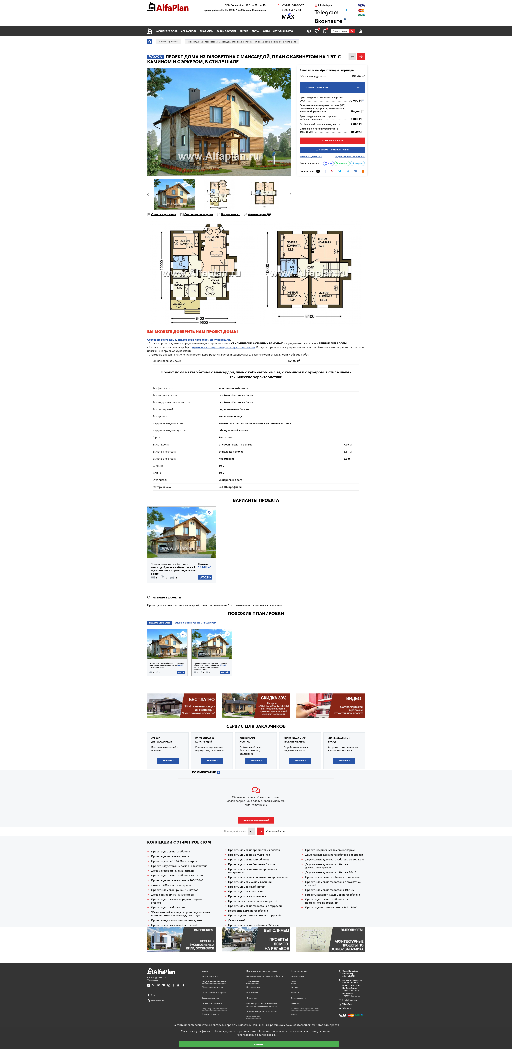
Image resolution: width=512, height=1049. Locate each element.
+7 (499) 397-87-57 (351, 996)
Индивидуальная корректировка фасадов (264, 976)
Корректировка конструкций (214, 1009)
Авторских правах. (327, 1024)
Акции (294, 1014)
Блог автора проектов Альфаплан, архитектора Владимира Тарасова (261, 1004)
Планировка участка (210, 1014)
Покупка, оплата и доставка (214, 982)
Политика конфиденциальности (305, 1009)
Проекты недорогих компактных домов (176, 920)
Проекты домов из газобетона (170, 851)
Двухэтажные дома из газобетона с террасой (334, 854)
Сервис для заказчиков (256, 726)
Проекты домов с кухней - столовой (174, 925)
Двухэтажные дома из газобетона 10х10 (331, 872)
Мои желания (252, 992)
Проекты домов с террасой (245, 891)
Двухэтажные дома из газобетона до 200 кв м (334, 859)
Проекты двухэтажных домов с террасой (254, 915)
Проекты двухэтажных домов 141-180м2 (331, 907)
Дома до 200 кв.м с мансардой (171, 885)
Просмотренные (253, 987)
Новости (295, 992)
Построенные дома (299, 971)
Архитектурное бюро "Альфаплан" (156, 978)
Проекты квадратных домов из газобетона (332, 894)
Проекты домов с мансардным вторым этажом (176, 901)
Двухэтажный (236, 920)
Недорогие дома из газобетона (248, 910)
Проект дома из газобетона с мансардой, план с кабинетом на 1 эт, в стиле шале (163, 665)
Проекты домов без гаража (168, 907)
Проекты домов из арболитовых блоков (254, 850)
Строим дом (251, 998)
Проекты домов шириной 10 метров (174, 889)
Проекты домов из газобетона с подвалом (332, 877)
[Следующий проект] (260, 831)
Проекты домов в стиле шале (247, 896)
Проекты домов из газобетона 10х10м (329, 889)
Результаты (206, 31)
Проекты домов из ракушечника (249, 854)
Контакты (295, 987)
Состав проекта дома (198, 214)
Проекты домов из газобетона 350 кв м (253, 925)
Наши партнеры (253, 1017)
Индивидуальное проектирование (261, 971)
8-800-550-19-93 (291, 10)
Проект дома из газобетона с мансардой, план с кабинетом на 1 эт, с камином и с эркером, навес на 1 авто (173, 568)
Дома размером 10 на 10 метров (172, 894)
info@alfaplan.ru (327, 5)
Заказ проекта (252, 982)
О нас (266, 31)
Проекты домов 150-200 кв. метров (174, 861)
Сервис (244, 31)
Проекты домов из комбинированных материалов (252, 871)
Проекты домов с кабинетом (246, 886)
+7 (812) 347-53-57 (293, 5)
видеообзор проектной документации (203, 339)
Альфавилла (188, 31)
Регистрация (157, 1000)
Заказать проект (334, 141)
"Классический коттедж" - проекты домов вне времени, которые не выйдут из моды (180, 914)
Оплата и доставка (163, 214)
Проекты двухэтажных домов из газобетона (179, 866)
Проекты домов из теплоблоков (248, 859)
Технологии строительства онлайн (261, 1011)
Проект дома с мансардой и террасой (252, 901)
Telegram (358, 163)
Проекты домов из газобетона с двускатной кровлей (333, 883)
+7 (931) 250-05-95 (351, 985)
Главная (205, 971)
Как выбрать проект (210, 998)
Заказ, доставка (226, 31)
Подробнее (163, 551)
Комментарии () (259, 214)
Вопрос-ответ (230, 214)
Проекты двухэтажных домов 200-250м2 (177, 880)
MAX (330, 163)
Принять (258, 1044)
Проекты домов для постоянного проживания (258, 877)
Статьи (255, 31)
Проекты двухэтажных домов (170, 856)
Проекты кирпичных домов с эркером (330, 850)
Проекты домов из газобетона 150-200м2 (178, 875)
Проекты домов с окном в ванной (250, 881)
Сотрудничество (283, 31)
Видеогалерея (297, 976)
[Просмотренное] (308, 31)
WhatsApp (343, 163)
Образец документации (212, 987)
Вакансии (295, 1003)
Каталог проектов (166, 31)
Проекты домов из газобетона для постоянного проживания (327, 901)
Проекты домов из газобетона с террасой (255, 905)
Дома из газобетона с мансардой (172, 870)
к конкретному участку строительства (223, 347)
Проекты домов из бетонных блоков (251, 864)
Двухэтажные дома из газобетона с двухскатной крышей (327, 866)
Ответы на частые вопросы (214, 992)
